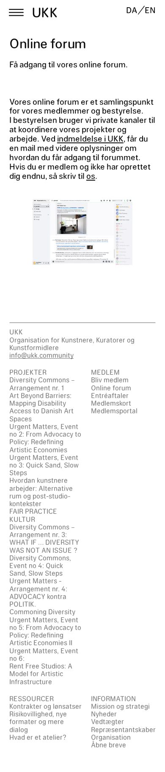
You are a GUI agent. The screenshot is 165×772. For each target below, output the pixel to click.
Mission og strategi (120, 706)
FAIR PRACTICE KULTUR (33, 515)
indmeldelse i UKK (90, 138)
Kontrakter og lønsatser (45, 706)
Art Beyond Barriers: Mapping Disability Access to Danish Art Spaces (41, 407)
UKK (45, 13)
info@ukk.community (41, 355)
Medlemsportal (114, 411)
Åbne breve (108, 745)
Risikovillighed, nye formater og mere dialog (38, 721)
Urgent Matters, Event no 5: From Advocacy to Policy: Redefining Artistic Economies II (45, 631)
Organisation (111, 737)
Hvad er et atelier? (37, 737)
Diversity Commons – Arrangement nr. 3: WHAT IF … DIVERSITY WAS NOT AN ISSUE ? (44, 538)
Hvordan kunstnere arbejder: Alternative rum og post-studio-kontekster (41, 491)
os (90, 175)
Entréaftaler (110, 395)
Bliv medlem (110, 380)
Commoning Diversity (42, 612)
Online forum (111, 388)
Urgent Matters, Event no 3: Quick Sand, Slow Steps (44, 465)
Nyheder (104, 714)
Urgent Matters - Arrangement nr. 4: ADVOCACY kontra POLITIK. (38, 592)
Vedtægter (107, 721)
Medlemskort (111, 403)
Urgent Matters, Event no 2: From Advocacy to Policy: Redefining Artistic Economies (45, 438)
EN (150, 10)
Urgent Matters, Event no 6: (43, 654)
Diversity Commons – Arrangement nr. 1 (42, 383)
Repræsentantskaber (123, 729)
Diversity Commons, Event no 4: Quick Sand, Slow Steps (40, 565)
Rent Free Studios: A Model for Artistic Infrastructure (40, 673)
